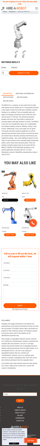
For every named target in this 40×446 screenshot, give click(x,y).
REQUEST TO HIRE (24, 73)
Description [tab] (7, 93)
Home (5, 12)
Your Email (6, 270)
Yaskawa (14, 68)
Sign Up (20, 400)
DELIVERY (20, 415)
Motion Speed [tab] (8, 101)
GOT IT (14, 443)
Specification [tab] (8, 97)
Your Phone (6, 277)
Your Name (6, 263)
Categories (12, 12)
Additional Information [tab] (25, 93)
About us (20, 407)
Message (5, 285)
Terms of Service (20, 410)
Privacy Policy (20, 413)
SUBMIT (20, 306)
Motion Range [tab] (22, 97)
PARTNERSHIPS (20, 418)
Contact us (20, 421)
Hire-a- (16, 8)
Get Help (30, 440)
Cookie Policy (13, 435)
